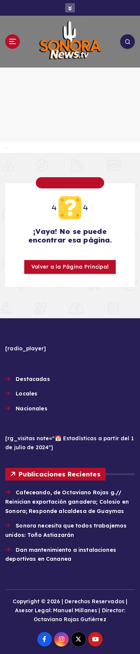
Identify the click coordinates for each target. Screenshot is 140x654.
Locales (26, 393)
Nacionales (31, 408)
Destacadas (33, 379)
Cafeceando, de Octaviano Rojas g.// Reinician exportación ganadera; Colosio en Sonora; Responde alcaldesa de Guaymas (67, 501)
